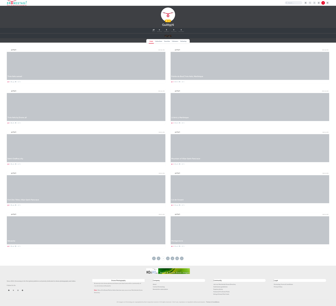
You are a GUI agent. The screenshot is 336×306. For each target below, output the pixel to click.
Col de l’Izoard (177, 200)
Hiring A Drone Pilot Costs (221, 294)
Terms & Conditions (212, 302)
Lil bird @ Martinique (180, 117)
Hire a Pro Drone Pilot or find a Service (109, 290)
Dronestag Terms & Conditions (283, 284)
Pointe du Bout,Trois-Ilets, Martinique (187, 76)
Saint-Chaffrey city (15, 159)
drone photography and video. (66, 281)
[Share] (9, 54)
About (154, 284)
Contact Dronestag (159, 287)
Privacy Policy (278, 287)
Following (183, 41)
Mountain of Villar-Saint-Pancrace (185, 159)
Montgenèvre (177, 241)
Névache (11, 241)
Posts (151, 41)
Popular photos (218, 289)
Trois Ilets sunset (14, 76)
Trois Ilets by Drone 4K (17, 117)
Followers (175, 41)
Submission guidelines (220, 287)
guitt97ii (13, 49)
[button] (323, 3)
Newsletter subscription (160, 289)
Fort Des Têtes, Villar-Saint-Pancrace (23, 200)
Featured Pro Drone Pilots (221, 291)
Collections (158, 41)
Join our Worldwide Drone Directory (224, 284)
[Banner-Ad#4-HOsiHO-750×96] (168, 273)
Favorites (167, 41)
